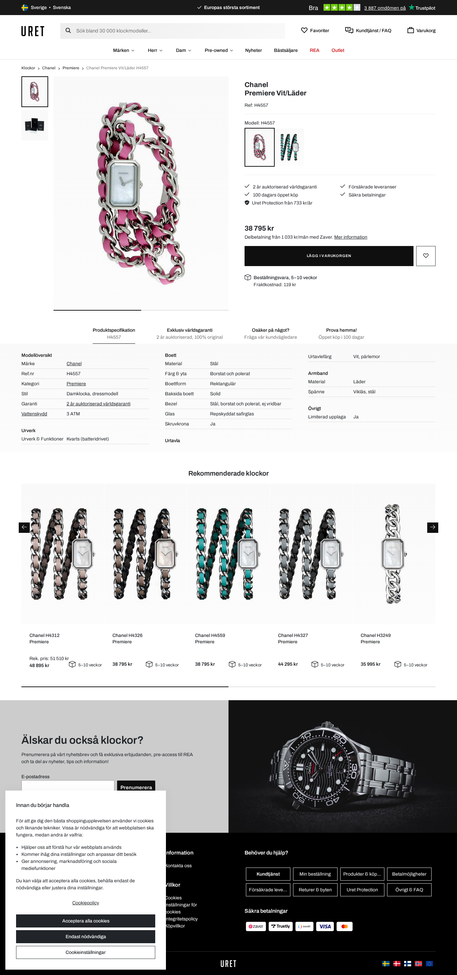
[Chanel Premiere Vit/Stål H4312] (63, 554)
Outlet (338, 50)
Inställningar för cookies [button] (181, 908)
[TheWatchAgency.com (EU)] (429, 963)
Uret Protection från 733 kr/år (282, 203)
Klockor (28, 68)
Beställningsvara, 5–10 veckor (285, 277)
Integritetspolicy (181, 918)
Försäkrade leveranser (372, 186)
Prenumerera (136, 787)
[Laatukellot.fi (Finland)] (408, 963)
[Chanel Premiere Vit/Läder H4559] (228, 554)
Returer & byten (315, 889)
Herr (152, 50)
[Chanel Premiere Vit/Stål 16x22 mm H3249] (394, 554)
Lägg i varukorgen (329, 256)
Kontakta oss (178, 865)
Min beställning (315, 874)
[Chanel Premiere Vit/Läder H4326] (145, 554)
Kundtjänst (268, 874)
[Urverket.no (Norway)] (419, 963)
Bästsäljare (286, 50)
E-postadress (35, 776)
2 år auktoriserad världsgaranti (284, 186)
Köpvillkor (175, 925)
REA (314, 50)
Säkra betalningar (367, 194)
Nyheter (253, 50)
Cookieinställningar (86, 952)
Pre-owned (216, 50)
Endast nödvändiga (86, 936)
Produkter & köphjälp (364, 874)
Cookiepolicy (85, 902)
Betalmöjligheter (409, 874)
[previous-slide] (24, 527)
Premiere (71, 68)
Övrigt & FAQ (409, 889)
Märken (121, 50)
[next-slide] (432, 527)
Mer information (350, 237)
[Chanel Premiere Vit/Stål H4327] (311, 554)
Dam (181, 50)
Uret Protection (362, 889)
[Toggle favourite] (426, 256)
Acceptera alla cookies (85, 920)
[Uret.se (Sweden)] (386, 963)
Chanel (49, 68)
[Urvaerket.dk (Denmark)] (397, 963)
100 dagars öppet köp (275, 194)
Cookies (173, 897)
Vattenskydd (34, 413)
